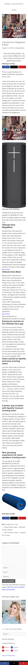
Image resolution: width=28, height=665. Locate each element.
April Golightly (14, 4)
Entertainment (9, 524)
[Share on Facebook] (6, 67)
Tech (16, 524)
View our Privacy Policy (8, 655)
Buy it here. (6, 269)
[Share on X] (14, 67)
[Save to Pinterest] (23, 663)
